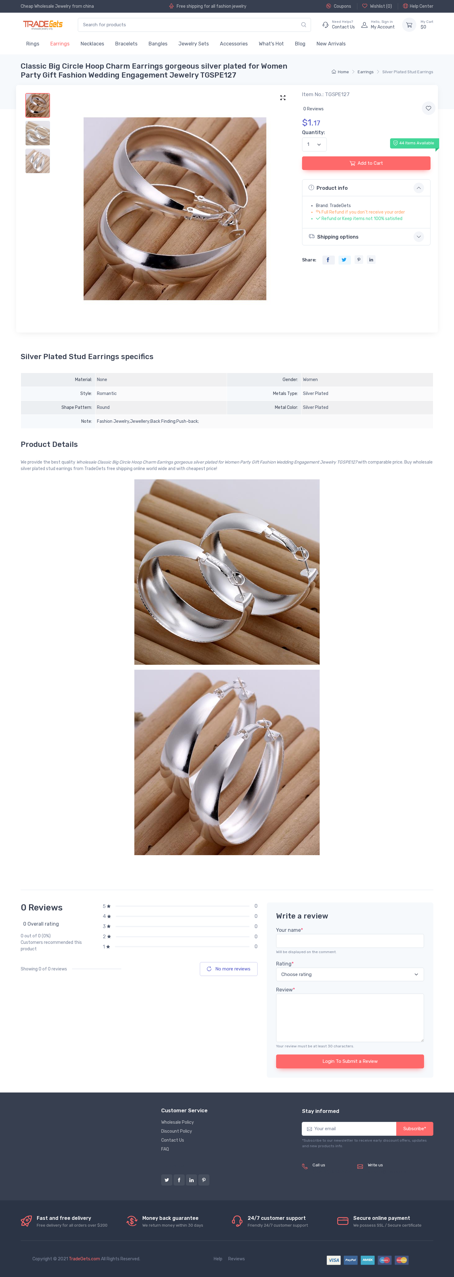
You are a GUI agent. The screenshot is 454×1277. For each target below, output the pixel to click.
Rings (32, 44)
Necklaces (92, 44)
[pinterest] (203, 1180)
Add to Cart (370, 163)
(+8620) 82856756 (332, 1171)
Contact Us (172, 1140)
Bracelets (126, 44)
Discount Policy (176, 1131)
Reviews (236, 1259)
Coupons (342, 6)
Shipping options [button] (338, 237)
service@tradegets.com (392, 1171)
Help (218, 1259)
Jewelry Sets (194, 44)
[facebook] (179, 1180)
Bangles (158, 44)
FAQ (165, 1149)
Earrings (59, 44)
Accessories (234, 44)
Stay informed (320, 1111)
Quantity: (313, 132)
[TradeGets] (43, 24)
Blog (300, 44)
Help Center (421, 6)
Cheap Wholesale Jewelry (46, 6)
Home (343, 72)
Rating (285, 964)
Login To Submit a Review (350, 1061)
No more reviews (232, 969)
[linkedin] (191, 1180)
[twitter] (166, 1180)
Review (285, 990)
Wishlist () (380, 6)
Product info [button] (332, 188)
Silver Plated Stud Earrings (407, 72)
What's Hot (271, 44)
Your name (289, 930)
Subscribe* (414, 1128)
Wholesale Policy (177, 1122)
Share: (309, 260)
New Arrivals (331, 44)
